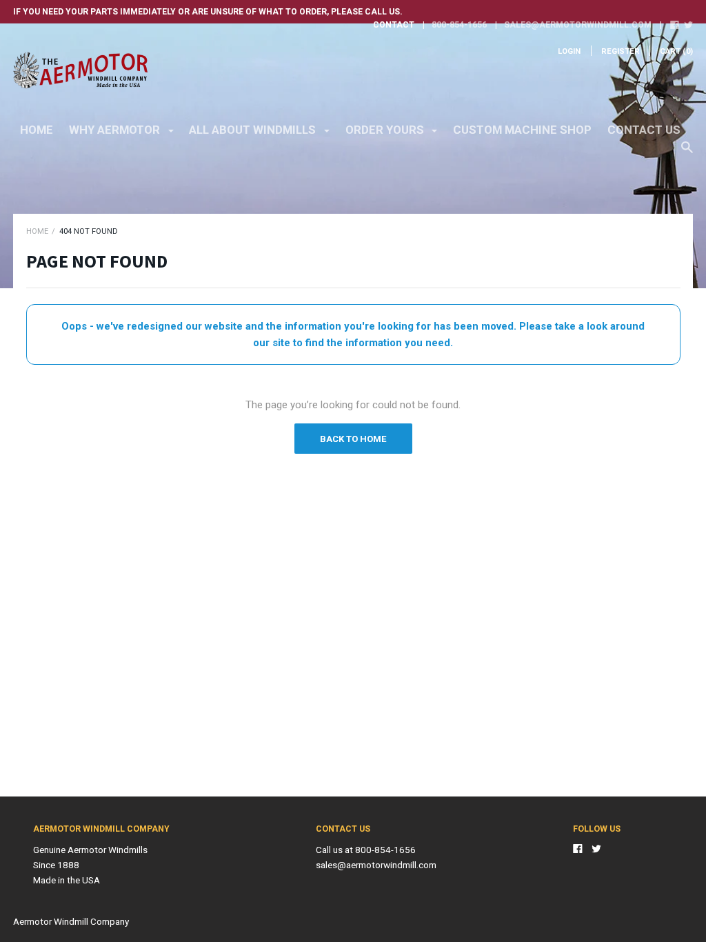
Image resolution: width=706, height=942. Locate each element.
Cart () (676, 51)
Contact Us (643, 130)
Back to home (353, 439)
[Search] (687, 154)
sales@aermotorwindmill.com (578, 25)
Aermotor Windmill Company (71, 921)
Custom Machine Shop (522, 130)
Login (569, 51)
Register (620, 51)
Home (36, 130)
